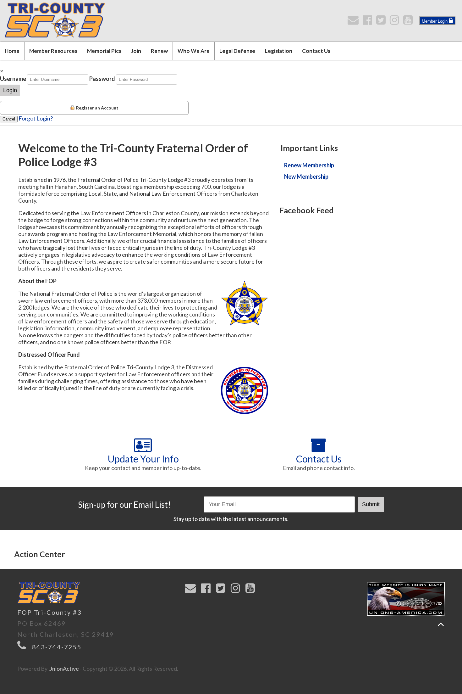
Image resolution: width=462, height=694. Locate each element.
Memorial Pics (104, 51)
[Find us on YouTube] (409, 21)
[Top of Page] (441, 624)
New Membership (306, 176)
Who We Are (194, 51)
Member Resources (53, 51)
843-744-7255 (57, 647)
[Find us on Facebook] (369, 21)
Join (136, 51)
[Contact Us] (354, 21)
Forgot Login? (36, 118)
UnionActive (63, 668)
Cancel (9, 119)
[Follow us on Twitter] (382, 21)
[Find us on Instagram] (396, 21)
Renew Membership (309, 165)
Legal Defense (237, 51)
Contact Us (316, 51)
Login (10, 90)
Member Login (435, 21)
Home (12, 51)
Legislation (278, 51)
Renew (159, 51)
